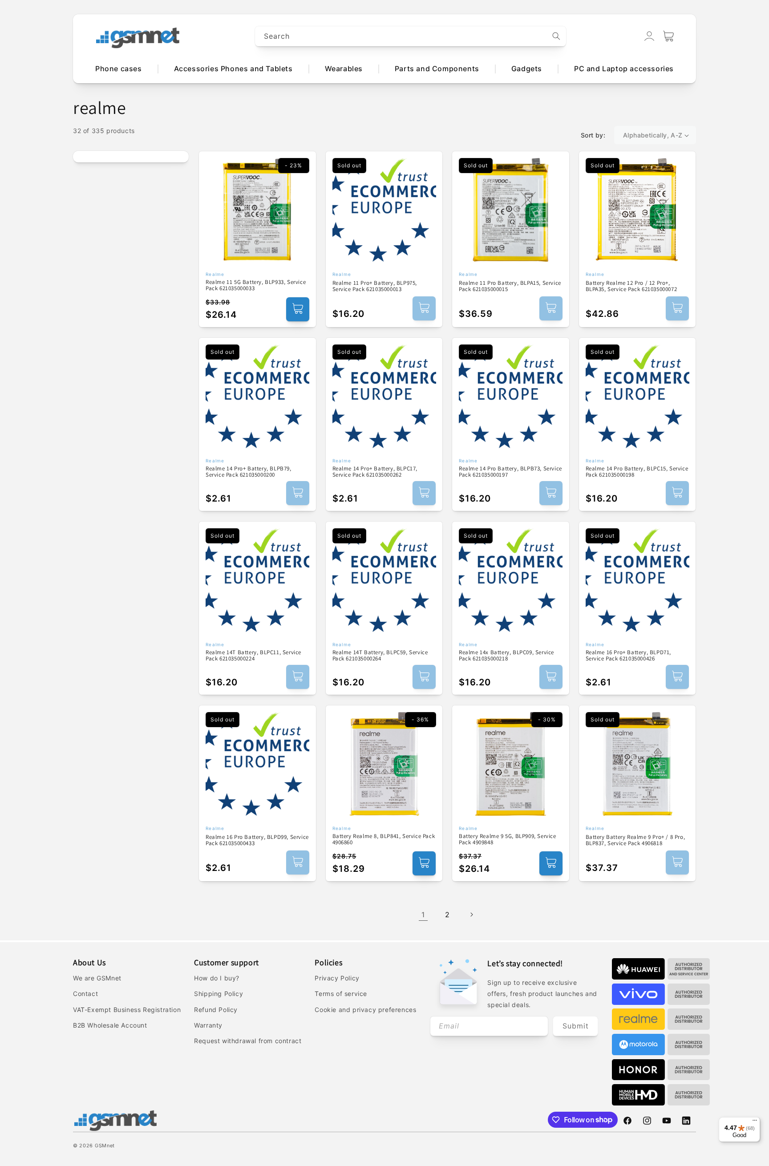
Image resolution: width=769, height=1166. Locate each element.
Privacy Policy (337, 978)
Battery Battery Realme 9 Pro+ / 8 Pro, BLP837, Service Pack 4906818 (635, 840)
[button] (668, 36)
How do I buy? (216, 978)
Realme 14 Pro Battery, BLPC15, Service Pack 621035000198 (637, 472)
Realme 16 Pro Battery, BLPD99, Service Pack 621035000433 (257, 840)
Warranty (208, 1025)
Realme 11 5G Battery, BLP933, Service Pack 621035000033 (256, 285)
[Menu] (754, 1122)
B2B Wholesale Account (110, 1025)
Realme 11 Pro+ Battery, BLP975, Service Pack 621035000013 (374, 286)
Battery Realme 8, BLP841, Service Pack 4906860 (383, 839)
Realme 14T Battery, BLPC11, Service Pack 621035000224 (253, 655)
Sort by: (593, 135)
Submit (576, 1025)
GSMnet (105, 1145)
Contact (85, 993)
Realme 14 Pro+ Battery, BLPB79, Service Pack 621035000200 (248, 472)
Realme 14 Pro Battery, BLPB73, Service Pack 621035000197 (510, 472)
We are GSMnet (97, 978)
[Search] (556, 36)
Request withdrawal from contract (247, 1041)
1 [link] (423, 914)
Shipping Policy (218, 993)
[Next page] (471, 914)
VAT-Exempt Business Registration (127, 1009)
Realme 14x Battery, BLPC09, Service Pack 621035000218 (506, 655)
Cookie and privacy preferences (365, 1009)
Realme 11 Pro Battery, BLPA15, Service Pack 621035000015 (510, 286)
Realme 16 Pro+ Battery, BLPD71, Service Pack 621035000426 (629, 655)
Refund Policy (216, 1009)
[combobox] (411, 36)
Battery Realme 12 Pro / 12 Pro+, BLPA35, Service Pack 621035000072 (631, 286)
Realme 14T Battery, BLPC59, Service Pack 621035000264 (380, 655)
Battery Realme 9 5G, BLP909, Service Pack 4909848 (507, 839)
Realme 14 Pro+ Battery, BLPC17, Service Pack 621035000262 (375, 472)
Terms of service (341, 993)
